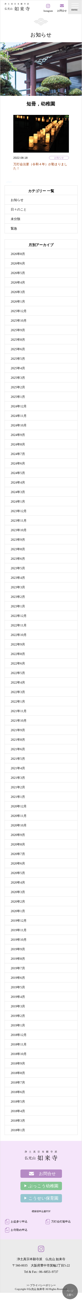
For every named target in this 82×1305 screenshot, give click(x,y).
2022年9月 (18, 644)
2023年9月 (18, 539)
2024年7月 (18, 454)
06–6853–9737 (48, 1271)
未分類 (15, 219)
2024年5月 (18, 473)
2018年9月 (18, 1063)
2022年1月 (18, 701)
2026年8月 (18, 254)
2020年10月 (19, 825)
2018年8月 (18, 1073)
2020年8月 (18, 844)
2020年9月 (18, 835)
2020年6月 (18, 863)
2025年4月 (18, 368)
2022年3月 (18, 692)
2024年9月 (18, 435)
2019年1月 (18, 1025)
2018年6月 (18, 1092)
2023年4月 (18, 577)
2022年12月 (19, 615)
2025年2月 (18, 387)
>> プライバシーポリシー (41, 1285)
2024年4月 (18, 482)
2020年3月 (18, 892)
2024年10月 (19, 425)
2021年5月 (18, 758)
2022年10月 (19, 635)
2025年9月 (18, 330)
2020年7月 (18, 854)
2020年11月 (19, 815)
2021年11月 (19, 711)
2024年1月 (18, 501)
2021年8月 (18, 739)
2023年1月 (18, 606)
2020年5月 (18, 873)
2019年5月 (18, 987)
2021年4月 (18, 768)
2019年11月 (19, 930)
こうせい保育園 (43, 1198)
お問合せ (47, 1173)
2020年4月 (18, 882)
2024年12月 (19, 406)
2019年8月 (18, 958)
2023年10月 (19, 530)
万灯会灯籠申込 (61, 1221)
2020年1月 (18, 911)
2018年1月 (18, 1130)
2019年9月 (18, 949)
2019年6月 (18, 977)
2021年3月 (18, 777)
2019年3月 (18, 1006)
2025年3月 (18, 377)
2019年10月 (19, 939)
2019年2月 (18, 1015)
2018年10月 (19, 1054)
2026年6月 (18, 263)
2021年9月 (18, 730)
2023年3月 (18, 587)
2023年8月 (18, 549)
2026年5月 (18, 273)
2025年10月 (19, 320)
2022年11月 (19, 625)
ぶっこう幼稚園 (43, 1186)
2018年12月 (19, 1035)
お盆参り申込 (19, 1221)
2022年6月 (18, 663)
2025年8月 (18, 339)
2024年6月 (18, 463)
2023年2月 (18, 596)
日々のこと (19, 209)
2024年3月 (18, 492)
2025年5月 (18, 358)
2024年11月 (19, 415)
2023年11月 (19, 520)
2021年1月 (18, 796)
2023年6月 (18, 558)
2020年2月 (18, 901)
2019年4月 (18, 996)
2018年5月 (18, 1101)
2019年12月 (19, 920)
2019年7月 (18, 968)
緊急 (14, 228)
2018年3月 (18, 1120)
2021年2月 (18, 787)
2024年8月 (18, 444)
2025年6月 (18, 349)
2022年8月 (18, 654)
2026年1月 (18, 301)
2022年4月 (18, 682)
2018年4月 (18, 1111)
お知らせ (59, 157)
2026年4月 (18, 282)
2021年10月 (19, 720)
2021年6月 (18, 749)
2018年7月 (18, 1082)
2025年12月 (19, 311)
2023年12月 (19, 511)
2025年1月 (18, 396)
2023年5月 (18, 568)
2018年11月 (19, 1044)
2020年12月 (19, 806)
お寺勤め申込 (19, 1229)
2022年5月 (18, 673)
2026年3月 (18, 292)
